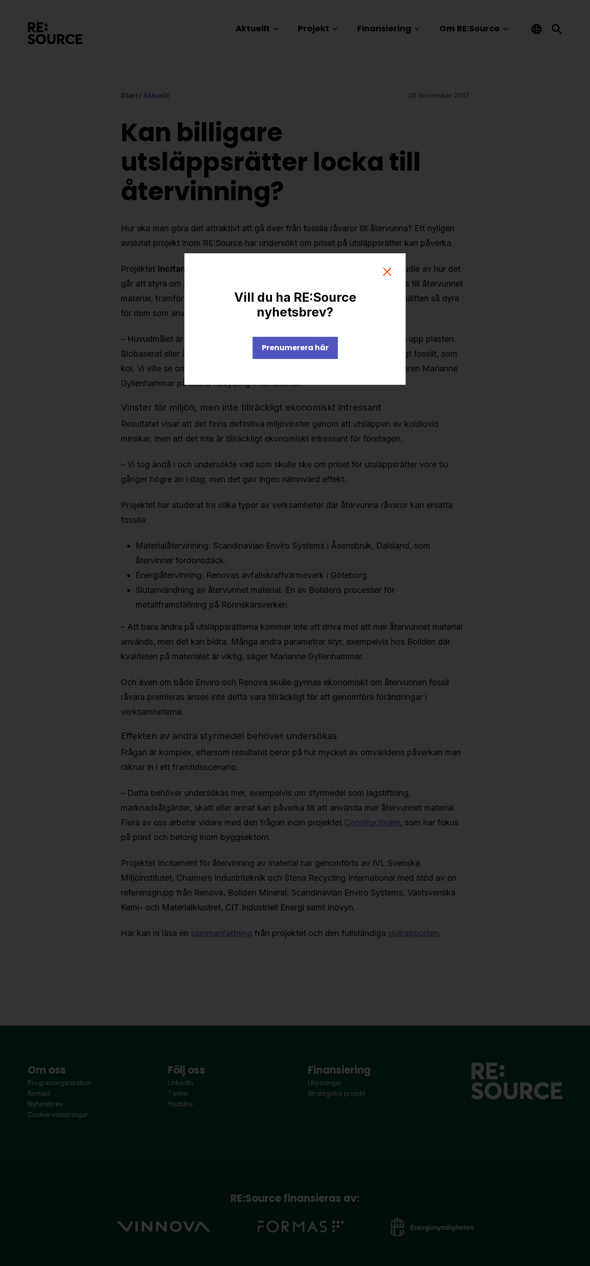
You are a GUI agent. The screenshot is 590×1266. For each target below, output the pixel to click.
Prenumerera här (295, 347)
